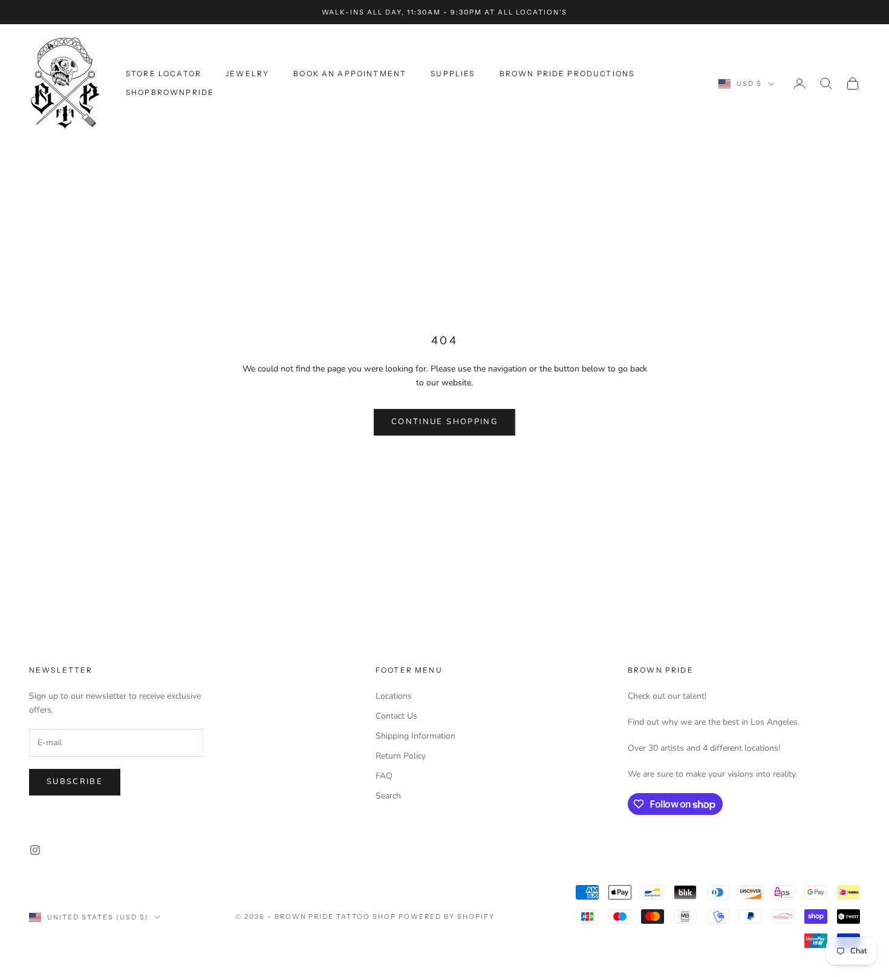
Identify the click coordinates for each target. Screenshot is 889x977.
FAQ (384, 776)
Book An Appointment (349, 73)
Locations (394, 696)
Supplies (453, 73)
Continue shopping (444, 421)
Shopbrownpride (170, 92)
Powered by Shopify (447, 916)
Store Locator (163, 73)
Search (388, 796)
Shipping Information (415, 736)
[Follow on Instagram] (35, 850)
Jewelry (247, 73)
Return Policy (401, 756)
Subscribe (75, 781)
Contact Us (396, 716)
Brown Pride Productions (567, 73)
